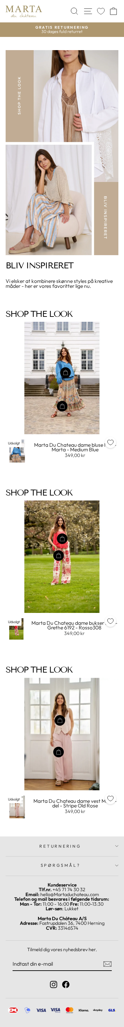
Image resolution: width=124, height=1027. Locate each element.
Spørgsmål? (60, 865)
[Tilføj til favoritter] (110, 442)
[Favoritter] (101, 11)
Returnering (60, 846)
